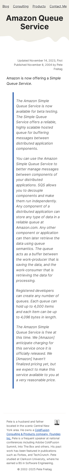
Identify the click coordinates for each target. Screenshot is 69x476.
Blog (5, 6)
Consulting (21, 6)
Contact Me (58, 6)
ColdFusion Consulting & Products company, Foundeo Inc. (34, 434)
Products (39, 6)
